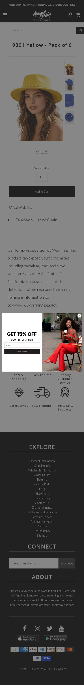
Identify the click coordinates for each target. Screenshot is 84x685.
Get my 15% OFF (22, 351)
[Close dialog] (79, 316)
